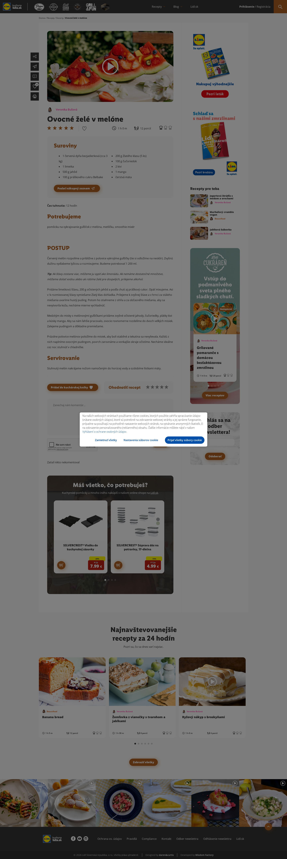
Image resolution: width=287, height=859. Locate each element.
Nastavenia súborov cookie (141, 440)
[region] (143, 429)
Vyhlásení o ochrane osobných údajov (104, 431)
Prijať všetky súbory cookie (185, 440)
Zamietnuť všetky (106, 440)
